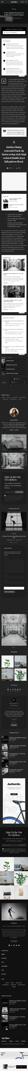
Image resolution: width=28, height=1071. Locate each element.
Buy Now (3, 974)
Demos (3, 954)
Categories (4, 966)
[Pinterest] (16, 945)
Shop (2, 970)
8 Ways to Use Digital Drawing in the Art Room (17, 738)
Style (17, 1041)
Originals (5, 399)
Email (5, 580)
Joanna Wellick (17, 18)
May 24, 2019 (12, 740)
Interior (14, 9)
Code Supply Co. (14, 703)
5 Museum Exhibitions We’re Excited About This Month (12, 300)
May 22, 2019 (12, 772)
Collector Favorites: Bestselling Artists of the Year (14, 536)
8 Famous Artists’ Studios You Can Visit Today (13, 274)
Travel (11, 1041)
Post (2, 962)
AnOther (14, 2)
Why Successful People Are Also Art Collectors (17, 762)
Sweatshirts (14, 399)
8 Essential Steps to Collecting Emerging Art (17, 754)
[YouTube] (19, 945)
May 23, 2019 (18, 540)
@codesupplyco (14, 705)
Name (5, 575)
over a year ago (14, 717)
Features (3, 958)
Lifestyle (14, 437)
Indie (9, 397)
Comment (6, 558)
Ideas (4, 397)
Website (6, 586)
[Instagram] (14, 945)
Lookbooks (23, 397)
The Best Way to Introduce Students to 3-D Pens (16, 770)
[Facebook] (9, 945)
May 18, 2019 (9, 443)
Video (20, 399)
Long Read (15, 397)
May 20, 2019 (9, 18)
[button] (10, 542)
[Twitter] (12, 945)
